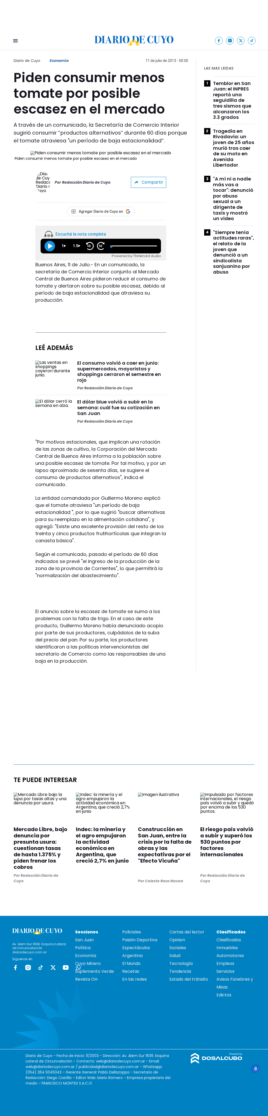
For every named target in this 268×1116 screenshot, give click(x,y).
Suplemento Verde (94, 971)
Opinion (177, 940)
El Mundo (131, 963)
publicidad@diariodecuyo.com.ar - (111, 1066)
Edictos (223, 995)
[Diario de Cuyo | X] (241, 40)
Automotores (230, 956)
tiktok (40, 967)
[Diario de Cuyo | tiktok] (252, 40)
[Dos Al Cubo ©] (216, 1062)
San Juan (84, 940)
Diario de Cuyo (27, 60)
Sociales (177, 948)
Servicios (225, 971)
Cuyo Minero (88, 963)
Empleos (225, 963)
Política (83, 948)
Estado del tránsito (188, 979)
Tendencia (180, 971)
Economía (59, 60)
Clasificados (228, 940)
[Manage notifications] (256, 1069)
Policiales (131, 932)
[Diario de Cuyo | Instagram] (230, 40)
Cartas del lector (186, 932)
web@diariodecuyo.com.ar (120, 1061)
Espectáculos (136, 948)
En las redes (134, 979)
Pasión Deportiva (139, 940)
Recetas (130, 971)
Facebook (15, 967)
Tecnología (181, 963)
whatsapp (78, 967)
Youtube (66, 967)
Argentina (132, 956)
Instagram (28, 967)
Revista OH (86, 979)
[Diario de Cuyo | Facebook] (219, 40)
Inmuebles (227, 948)
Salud (174, 956)
